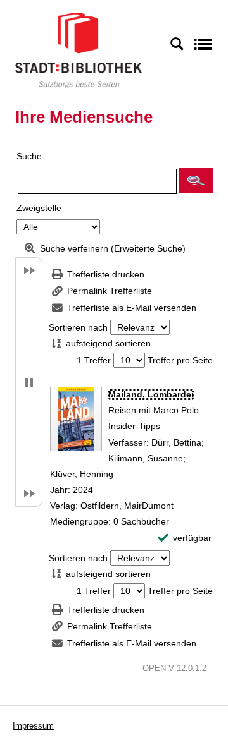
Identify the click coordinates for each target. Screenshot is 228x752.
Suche (29, 156)
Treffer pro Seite (180, 360)
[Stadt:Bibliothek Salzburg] (78, 50)
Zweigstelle (38, 208)
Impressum (33, 726)
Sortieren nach (78, 327)
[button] (196, 180)
